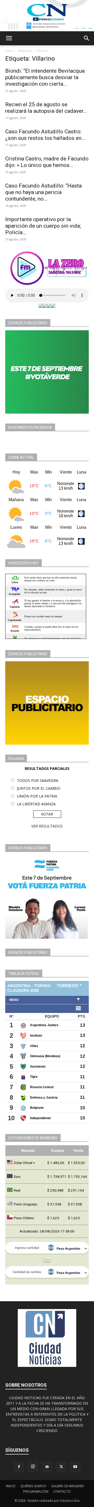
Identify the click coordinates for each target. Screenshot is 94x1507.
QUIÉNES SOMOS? (33, 1486)
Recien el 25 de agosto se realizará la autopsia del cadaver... (46, 107)
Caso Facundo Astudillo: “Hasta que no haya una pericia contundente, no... (43, 192)
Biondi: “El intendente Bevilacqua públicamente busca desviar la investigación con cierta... (45, 77)
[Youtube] (75, 1467)
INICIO (10, 1486)
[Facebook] (19, 1467)
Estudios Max (70, 1500)
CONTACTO (62, 1491)
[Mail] (47, 1467)
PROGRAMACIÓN (35, 1491)
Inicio (9, 50)
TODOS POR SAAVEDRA (37, 780)
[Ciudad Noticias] (47, 15)
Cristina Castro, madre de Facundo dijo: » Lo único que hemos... (47, 161)
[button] (9, 38)
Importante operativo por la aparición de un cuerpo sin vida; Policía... (43, 225)
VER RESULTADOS (47, 826)
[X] (61, 1467)
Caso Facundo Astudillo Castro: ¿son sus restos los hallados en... (45, 134)
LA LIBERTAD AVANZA (36, 803)
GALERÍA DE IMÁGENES (67, 1486)
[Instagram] (33, 1466)
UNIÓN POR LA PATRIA (37, 796)
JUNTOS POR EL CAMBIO (38, 788)
